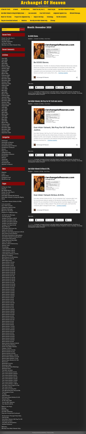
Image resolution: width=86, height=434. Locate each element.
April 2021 (4, 121)
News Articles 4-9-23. (8, 306)
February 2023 (6, 95)
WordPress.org (6, 179)
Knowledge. (5, 247)
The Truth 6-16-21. (7, 387)
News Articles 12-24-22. (8, 285)
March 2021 (5, 122)
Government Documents (9, 238)
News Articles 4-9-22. (8, 304)
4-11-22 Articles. (6, 216)
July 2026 (4, 58)
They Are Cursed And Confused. (9, 20)
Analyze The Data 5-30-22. (9, 223)
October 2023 (5, 82)
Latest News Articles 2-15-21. (10, 253)
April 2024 (4, 72)
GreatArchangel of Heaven (66, 91)
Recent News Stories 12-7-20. (10, 360)
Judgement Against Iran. (60, 13)
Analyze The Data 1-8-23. (9, 220)
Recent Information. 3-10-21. (10, 355)
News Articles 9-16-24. (8, 336)
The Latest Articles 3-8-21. (9, 375)
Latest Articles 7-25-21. (8, 252)
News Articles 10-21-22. (8, 272)
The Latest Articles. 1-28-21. (10, 383)
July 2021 (4, 115)
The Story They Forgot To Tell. (10, 385)
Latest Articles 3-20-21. (8, 248)
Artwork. (15, 9)
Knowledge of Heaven (55, 93)
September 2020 (6, 132)
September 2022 (6, 104)
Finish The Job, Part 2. (39, 9)
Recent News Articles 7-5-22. (10, 358)
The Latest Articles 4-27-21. (10, 377)
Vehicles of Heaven (40, 94)
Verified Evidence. (7, 424)
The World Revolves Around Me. (11, 390)
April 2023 (4, 92)
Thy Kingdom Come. (8, 392)
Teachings (73, 93)
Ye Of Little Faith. (7, 400)
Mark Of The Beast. (7, 255)
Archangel (36, 91)
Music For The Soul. (6, 17)
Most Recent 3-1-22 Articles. (10, 257)
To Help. (4, 394)
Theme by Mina (50, 432)
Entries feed (5, 175)
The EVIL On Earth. (7, 370)
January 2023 (5, 97)
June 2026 (5, 60)
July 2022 (4, 107)
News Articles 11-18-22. (8, 280)
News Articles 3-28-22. (8, 294)
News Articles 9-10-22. (8, 334)
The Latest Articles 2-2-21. (9, 372)
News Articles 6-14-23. (8, 314)
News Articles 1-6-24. (8, 265)
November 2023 (6, 80)
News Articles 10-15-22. (8, 270)
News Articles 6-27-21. (8, 319)
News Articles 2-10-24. (8, 291)
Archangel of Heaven (45, 91)
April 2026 (4, 63)
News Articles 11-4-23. (8, 282)
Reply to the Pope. (39, 17)
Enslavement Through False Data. (12, 415)
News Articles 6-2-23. (8, 316)
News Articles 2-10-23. (8, 289)
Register (4, 172)
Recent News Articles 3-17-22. (10, 356)
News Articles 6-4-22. (8, 323)
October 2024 (5, 68)
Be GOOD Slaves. (25, 9)
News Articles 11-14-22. (8, 277)
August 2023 (5, 85)
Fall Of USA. (5, 417)
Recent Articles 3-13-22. (9, 350)
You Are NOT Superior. (8, 402)
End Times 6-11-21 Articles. (10, 233)
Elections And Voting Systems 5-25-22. (13, 231)
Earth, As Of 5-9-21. (7, 230)
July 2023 (4, 87)
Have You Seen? (6, 242)
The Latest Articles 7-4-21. (9, 382)
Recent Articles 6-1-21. (8, 351)
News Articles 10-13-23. (8, 269)
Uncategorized (31, 94)
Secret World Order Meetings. (10, 367)
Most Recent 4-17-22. (8, 258)
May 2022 (4, 110)
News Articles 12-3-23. (8, 287)
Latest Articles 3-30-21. (8, 250)
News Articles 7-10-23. (8, 326)
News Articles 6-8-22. (8, 324)
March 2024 (5, 73)
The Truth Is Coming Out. (9, 388)
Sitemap (52, 20)
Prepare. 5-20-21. (7, 348)
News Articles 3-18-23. (8, 292)
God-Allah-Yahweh (54, 91)
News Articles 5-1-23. (8, 307)
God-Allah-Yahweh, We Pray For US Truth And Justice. (45, 101)
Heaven (34, 93)
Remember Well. (6, 365)
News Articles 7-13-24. (8, 328)
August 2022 (5, 105)
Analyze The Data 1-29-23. (9, 218)
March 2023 (5, 94)
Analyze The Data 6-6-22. (9, 225)
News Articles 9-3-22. (8, 341)
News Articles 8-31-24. (8, 331)
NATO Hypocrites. (7, 260)
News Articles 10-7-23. (8, 275)
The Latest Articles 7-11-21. (10, 378)
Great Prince (47, 38)
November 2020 (6, 129)
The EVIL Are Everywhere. (9, 422)
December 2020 (6, 127)
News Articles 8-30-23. (8, 329)
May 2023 (4, 90)
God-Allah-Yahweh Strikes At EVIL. (39, 169)
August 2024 (5, 70)
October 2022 (5, 102)
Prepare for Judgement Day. (22, 17)
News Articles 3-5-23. (8, 297)
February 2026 (6, 67)
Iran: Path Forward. (45, 13)
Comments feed (6, 177)
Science (69, 93)
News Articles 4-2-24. (8, 301)
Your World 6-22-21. (7, 404)
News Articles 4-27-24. (8, 302)
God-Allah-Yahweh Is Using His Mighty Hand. (12, 13)
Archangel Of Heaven (43, 3)
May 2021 (4, 119)
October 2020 (5, 131)
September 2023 (6, 83)
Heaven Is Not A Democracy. (10, 243)
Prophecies (64, 93)
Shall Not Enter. (6, 368)
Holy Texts (39, 93)
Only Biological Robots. (9, 345)
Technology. (50, 17)
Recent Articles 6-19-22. (9, 353)
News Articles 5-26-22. (8, 309)
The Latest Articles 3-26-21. (10, 373)
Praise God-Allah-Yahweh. (9, 346)
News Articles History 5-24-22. (10, 343)
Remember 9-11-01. (7, 363)
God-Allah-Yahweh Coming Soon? (12, 237)
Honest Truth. (6, 245)
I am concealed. (32, 13)
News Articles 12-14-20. (8, 284)
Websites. (24, 20)
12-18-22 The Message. (8, 215)
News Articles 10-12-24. (8, 267)
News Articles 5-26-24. (8, 311)
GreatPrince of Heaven (8, 147)
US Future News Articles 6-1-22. (11, 397)
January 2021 (5, 126)
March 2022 (5, 114)
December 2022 (6, 99)
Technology (79, 93)
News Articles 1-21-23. (8, 262)
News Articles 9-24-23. (8, 339)
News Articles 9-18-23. (8, 338)
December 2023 (6, 78)
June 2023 (5, 88)
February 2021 (6, 124)
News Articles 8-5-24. (8, 333)
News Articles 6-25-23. (8, 318)
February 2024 (6, 75)
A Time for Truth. (5, 9)
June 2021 (5, 117)
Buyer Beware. (6, 226)
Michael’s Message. (75, 13)
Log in (3, 174)
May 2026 (4, 61)
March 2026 (5, 65)
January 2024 (5, 77)
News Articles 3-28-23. (8, 296)
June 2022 (5, 109)
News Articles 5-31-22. (8, 312)
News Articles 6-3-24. (8, 321)
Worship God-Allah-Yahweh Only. (38, 20)
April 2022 (4, 112)
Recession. (5, 361)
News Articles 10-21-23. (8, 274)
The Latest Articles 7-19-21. (10, 380)
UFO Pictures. (6, 395)
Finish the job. (51, 9)
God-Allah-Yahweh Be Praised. (66, 9)
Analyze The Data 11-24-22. (10, 221)
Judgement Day (46, 93)
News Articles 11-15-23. (8, 279)
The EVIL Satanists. (61, 17)
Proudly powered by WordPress (39, 432)
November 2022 (6, 100)
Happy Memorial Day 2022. (9, 240)
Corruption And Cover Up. (9, 228)
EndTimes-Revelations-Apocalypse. (12, 235)
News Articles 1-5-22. (8, 264)
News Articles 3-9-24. (8, 299)
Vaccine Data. (6, 399)
